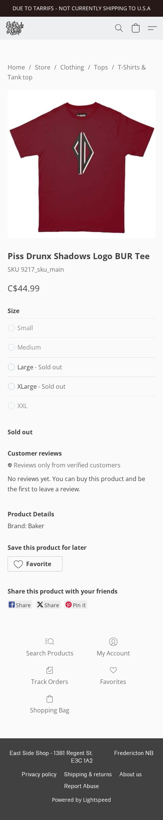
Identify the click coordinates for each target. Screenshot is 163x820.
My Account (113, 653)
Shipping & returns (88, 774)
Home (16, 67)
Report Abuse (81, 786)
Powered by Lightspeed (81, 799)
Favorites (113, 682)
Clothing (72, 67)
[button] (15, 28)
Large (39, 367)
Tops (101, 67)
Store (42, 67)
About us (130, 774)
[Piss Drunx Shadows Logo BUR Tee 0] (81, 164)
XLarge (41, 386)
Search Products (50, 653)
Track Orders (49, 682)
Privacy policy (39, 774)
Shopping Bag (49, 710)
